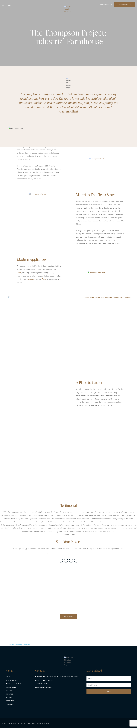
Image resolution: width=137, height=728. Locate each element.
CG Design (47, 723)
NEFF (19, 272)
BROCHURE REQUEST (124, 5)
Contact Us (10, 704)
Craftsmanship (11, 687)
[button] (61, 560)
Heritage (9, 691)
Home (8, 677)
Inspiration (10, 701)
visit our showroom (60, 554)
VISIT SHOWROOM (106, 5)
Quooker (31, 279)
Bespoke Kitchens (12, 680)
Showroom (10, 694)
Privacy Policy (31, 723)
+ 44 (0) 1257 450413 (41, 684)
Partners (9, 697)
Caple (44, 279)
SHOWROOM (68, 616)
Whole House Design (13, 684)
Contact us (46, 554)
